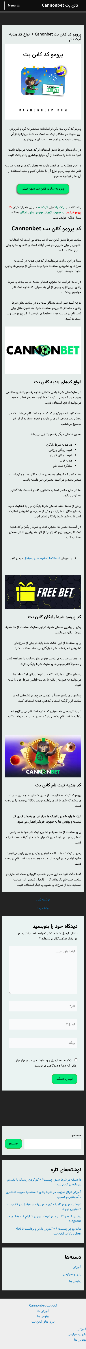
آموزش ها (43, 1311)
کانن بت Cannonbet (60, 5)
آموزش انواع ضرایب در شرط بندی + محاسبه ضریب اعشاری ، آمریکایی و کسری (43, 1194)
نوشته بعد (43, 908)
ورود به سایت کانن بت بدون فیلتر (43, 188)
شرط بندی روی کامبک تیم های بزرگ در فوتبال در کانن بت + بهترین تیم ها (44, 1207)
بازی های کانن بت (43, 1321)
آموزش (77, 1267)
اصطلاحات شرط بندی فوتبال (42, 558)
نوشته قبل (43, 899)
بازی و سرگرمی (72, 1274)
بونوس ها (75, 1281)
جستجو (76, 1135)
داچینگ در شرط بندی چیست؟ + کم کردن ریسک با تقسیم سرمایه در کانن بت (44, 1182)
